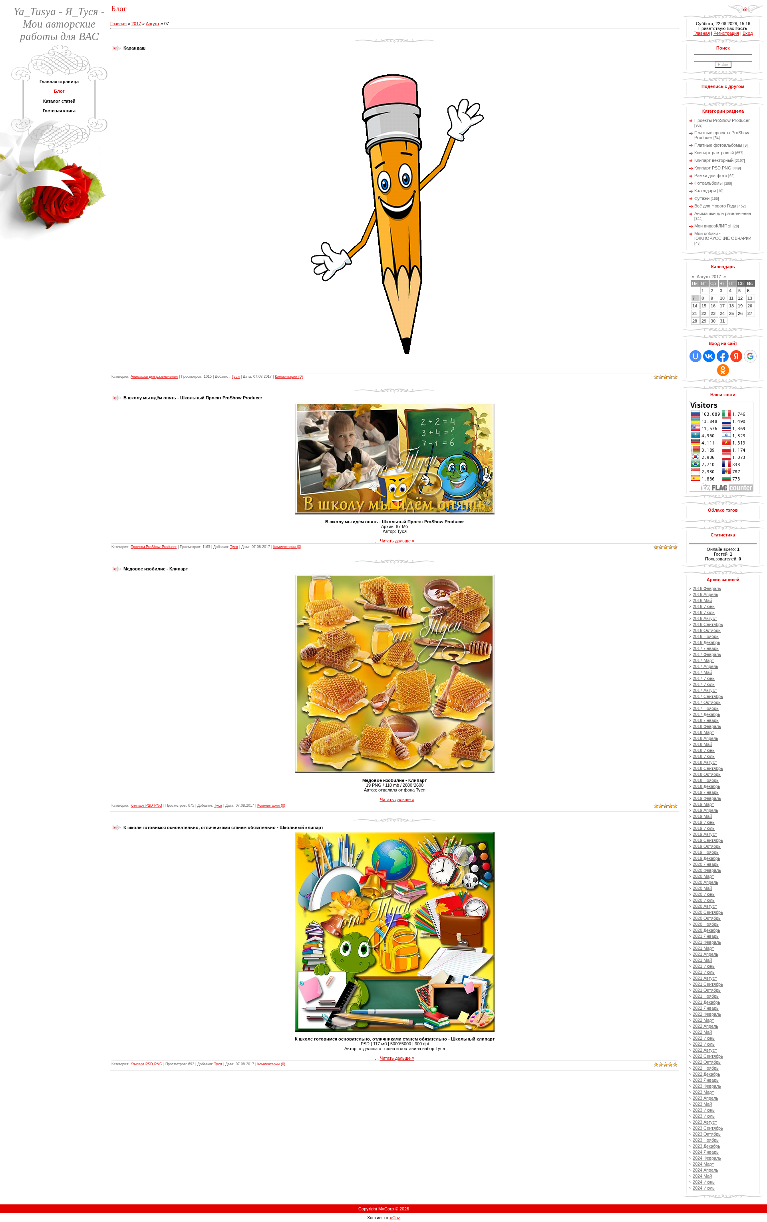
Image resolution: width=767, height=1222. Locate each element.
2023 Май (702, 1104)
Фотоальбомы (708, 183)
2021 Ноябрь (706, 996)
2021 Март (703, 948)
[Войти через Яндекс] (736, 356)
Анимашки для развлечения (154, 377)
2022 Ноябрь (706, 1068)
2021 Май (702, 960)
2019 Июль (704, 828)
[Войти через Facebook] (723, 356)
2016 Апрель (705, 594)
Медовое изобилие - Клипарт (155, 568)
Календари (705, 190)
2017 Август (705, 690)
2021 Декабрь (706, 1002)
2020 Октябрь (707, 918)
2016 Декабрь (706, 642)
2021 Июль (704, 972)
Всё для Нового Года (715, 205)
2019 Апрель (705, 810)
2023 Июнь (704, 1110)
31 (722, 321)
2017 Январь (706, 648)
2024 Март (703, 1164)
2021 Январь (706, 936)
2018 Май (702, 744)
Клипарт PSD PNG (146, 805)
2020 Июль (704, 900)
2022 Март (703, 1020)
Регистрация (726, 33)
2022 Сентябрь (708, 1056)
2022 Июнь (704, 1038)
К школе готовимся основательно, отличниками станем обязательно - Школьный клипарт (223, 827)
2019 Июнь (704, 822)
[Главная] (745, 6)
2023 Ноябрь (706, 1140)
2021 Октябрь (707, 990)
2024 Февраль (707, 1158)
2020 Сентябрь (708, 912)
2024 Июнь (704, 1182)
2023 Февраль (707, 1086)
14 (694, 305)
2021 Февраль (707, 942)
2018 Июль (704, 756)
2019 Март (703, 804)
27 (749, 313)
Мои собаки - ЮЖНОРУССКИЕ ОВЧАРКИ (722, 236)
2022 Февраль (707, 1014)
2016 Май (702, 600)
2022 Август (705, 1050)
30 (713, 321)
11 (731, 298)
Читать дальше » (397, 540)
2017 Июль (704, 684)
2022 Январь (706, 1008)
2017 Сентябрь (708, 696)
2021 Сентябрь (708, 984)
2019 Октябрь (707, 846)
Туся (236, 377)
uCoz (395, 1217)
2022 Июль (704, 1044)
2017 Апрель (705, 666)
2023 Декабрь (706, 1146)
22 (703, 313)
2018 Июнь (704, 750)
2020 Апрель (705, 882)
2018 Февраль (707, 726)
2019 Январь (706, 792)
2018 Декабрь (706, 786)
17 (722, 305)
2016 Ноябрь (706, 636)
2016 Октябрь (707, 630)
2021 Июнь (704, 966)
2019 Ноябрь (706, 852)
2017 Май (702, 672)
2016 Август (705, 618)
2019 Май (702, 816)
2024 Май (702, 1176)
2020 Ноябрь (706, 924)
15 (703, 305)
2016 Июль (704, 612)
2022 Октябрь (707, 1062)
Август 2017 (709, 276)
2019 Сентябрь (708, 840)
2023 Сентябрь (708, 1128)
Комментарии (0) (289, 377)
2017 (136, 23)
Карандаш (134, 48)
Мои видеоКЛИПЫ (712, 225)
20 (749, 305)
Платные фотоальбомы (718, 145)
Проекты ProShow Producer (154, 547)
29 (703, 321)
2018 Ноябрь (706, 780)
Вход (748, 33)
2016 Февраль (707, 588)
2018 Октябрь (707, 774)
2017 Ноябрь (706, 708)
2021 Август (705, 978)
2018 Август (705, 762)
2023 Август (705, 1122)
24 (722, 313)
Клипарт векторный (713, 160)
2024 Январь (706, 1152)
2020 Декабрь (706, 930)
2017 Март (703, 660)
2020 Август (705, 906)
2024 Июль (704, 1188)
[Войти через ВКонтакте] (709, 356)
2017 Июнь (704, 678)
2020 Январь (706, 864)
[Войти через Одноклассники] (723, 370)
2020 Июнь (704, 894)
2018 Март (703, 732)
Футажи (701, 198)
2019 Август (705, 834)
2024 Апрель (705, 1170)
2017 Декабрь (706, 714)
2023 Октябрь (707, 1134)
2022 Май (702, 1032)
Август (152, 23)
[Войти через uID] (695, 356)
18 (731, 305)
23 (713, 313)
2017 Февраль (707, 654)
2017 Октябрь (707, 702)
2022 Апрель (705, 1026)
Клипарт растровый (714, 152)
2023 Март (703, 1092)
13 (749, 298)
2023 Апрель (705, 1098)
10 (722, 298)
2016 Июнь (704, 606)
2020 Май (702, 888)
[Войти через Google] (750, 356)
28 (694, 321)
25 (731, 313)
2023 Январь (706, 1080)
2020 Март (703, 876)
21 (694, 313)
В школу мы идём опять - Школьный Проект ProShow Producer (192, 397)
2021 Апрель (705, 954)
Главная (118, 23)
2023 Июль (704, 1116)
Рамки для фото (710, 175)
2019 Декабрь (706, 858)
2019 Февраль (707, 798)
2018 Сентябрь (708, 768)
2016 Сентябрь (708, 624)
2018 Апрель (705, 738)
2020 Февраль (707, 870)
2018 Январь (706, 720)
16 (713, 305)
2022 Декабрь (706, 1074)
